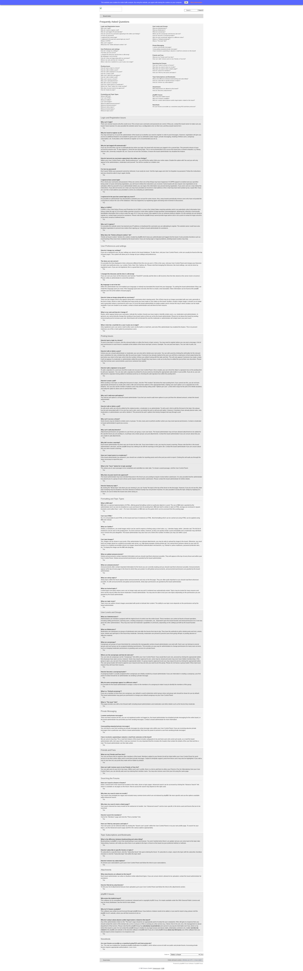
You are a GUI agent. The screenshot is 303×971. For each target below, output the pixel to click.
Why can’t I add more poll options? (110, 75)
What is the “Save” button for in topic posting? (114, 86)
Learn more (132, 947)
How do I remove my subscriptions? (163, 82)
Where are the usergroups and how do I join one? (167, 33)
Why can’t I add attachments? (109, 80)
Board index (107, 16)
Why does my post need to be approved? (113, 88)
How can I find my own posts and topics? (164, 72)
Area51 (108, 913)
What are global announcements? (110, 103)
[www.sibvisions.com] (111, 9)
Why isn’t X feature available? (161, 98)
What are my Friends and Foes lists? (163, 57)
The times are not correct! (108, 52)
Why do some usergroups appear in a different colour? (168, 37)
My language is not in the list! (109, 56)
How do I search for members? (161, 70)
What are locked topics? (108, 109)
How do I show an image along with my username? (115, 58)
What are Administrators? (160, 28)
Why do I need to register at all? (110, 30)
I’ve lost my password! (107, 35)
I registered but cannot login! (109, 37)
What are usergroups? (159, 32)
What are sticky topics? (107, 107)
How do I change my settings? (109, 51)
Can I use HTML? (106, 98)
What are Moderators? (159, 30)
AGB (162, 968)
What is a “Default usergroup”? (161, 39)
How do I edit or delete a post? (109, 70)
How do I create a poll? (107, 73)
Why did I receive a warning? (109, 82)
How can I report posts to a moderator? (112, 84)
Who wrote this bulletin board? (161, 96)
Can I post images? (106, 101)
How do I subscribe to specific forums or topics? (166, 80)
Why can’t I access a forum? (109, 79)
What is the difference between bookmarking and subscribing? (170, 78)
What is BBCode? (106, 96)
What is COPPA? (106, 41)
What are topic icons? (107, 110)
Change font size (196, 16)
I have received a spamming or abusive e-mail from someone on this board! (174, 51)
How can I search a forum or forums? (163, 65)
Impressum (156, 968)
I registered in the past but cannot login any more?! (115, 39)
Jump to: (166, 954)
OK (186, 2)
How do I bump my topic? (108, 90)
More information (196, 2)
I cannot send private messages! (162, 47)
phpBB (182, 963)
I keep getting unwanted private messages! (165, 49)
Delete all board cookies (175, 960)
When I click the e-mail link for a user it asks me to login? (117, 62)
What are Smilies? (106, 100)
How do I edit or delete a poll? (109, 77)
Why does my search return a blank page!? (165, 69)
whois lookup (134, 924)
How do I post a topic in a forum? (110, 68)
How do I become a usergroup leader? (164, 35)
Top (104, 128)
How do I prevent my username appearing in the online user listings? (120, 33)
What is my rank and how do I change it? (112, 60)
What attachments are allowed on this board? (165, 88)
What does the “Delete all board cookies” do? (114, 44)
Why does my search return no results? (164, 67)
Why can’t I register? (107, 43)
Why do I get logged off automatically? (112, 32)
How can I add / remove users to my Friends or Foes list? (169, 59)
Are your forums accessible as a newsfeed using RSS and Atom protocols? (174, 106)
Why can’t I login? (106, 28)
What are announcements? (108, 105)
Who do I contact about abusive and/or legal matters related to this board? (174, 100)
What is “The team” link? (160, 41)
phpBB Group (154, 900)
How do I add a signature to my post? (111, 71)
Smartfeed (201, 16)
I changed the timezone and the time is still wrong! (115, 54)
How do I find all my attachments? (162, 90)
